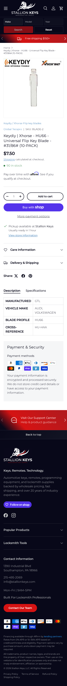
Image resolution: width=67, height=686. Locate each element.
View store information (23, 235)
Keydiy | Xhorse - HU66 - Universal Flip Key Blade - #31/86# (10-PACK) (30, 52)
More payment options (33, 216)
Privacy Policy (11, 674)
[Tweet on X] (16, 275)
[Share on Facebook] (23, 275)
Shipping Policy (12, 677)
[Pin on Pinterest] (30, 275)
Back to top (33, 434)
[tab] (12, 290)
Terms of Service (30, 674)
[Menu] (6, 8)
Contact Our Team (20, 608)
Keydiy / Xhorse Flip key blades (22, 123)
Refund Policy (49, 674)
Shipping (9, 159)
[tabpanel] (33, 316)
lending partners (53, 636)
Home (7, 47)
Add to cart (45, 196)
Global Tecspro (13, 129)
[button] (61, 8)
